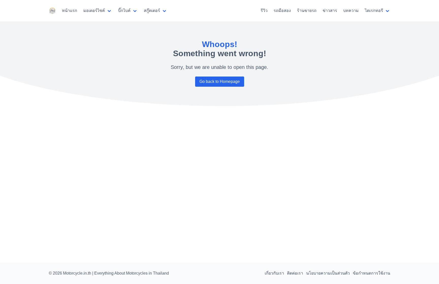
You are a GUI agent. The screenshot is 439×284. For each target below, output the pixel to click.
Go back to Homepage (219, 81)
